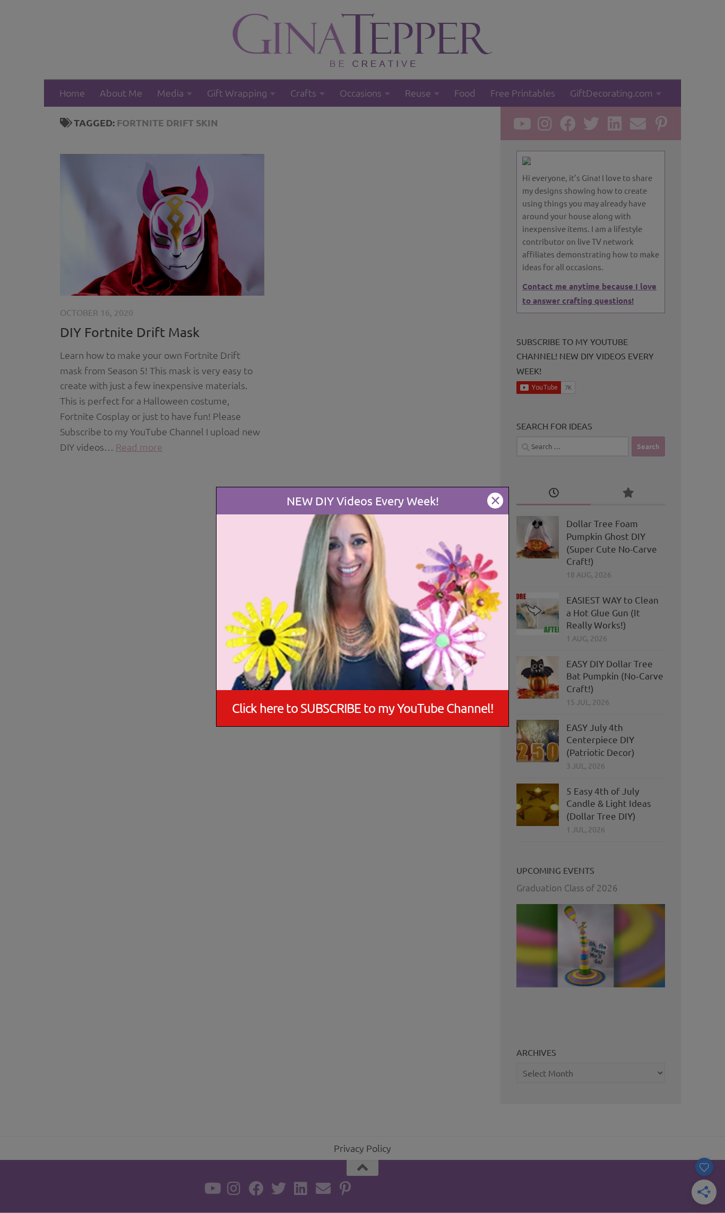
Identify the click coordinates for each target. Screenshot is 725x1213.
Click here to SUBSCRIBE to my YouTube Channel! (363, 708)
